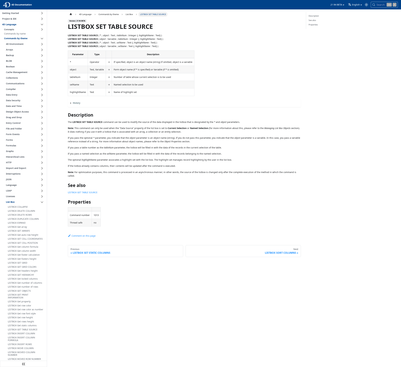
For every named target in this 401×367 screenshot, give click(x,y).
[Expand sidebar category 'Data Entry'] (42, 94)
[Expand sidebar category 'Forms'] (42, 140)
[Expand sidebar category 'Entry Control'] (42, 123)
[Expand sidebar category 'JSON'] (42, 179)
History (76, 102)
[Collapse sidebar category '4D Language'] (42, 24)
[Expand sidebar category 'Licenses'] (42, 196)
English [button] (356, 4)
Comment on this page (84, 235)
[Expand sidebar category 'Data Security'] (42, 100)
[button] (24, 29)
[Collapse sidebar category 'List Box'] (42, 202)
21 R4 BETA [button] (336, 4)
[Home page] (71, 14)
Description (314, 16)
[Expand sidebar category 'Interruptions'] (42, 173)
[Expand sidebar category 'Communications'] (42, 83)
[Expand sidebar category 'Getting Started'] (42, 13)
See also (312, 20)
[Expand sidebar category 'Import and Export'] (42, 168)
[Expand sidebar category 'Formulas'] (42, 145)
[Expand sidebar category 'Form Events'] (42, 134)
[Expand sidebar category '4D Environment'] (42, 44)
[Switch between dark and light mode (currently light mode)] (366, 4)
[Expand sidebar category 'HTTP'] (42, 162)
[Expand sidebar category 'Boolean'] (42, 66)
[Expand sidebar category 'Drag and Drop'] (42, 117)
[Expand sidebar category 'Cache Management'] (42, 72)
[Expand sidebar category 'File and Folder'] (42, 128)
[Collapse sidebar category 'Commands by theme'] (42, 38)
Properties (313, 24)
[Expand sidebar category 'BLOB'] (42, 61)
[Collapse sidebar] (23, 364)
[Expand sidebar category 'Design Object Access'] (42, 111)
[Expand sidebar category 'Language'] (42, 185)
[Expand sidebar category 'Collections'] (42, 78)
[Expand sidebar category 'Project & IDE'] (42, 18)
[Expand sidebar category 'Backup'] (42, 55)
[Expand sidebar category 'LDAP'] (42, 190)
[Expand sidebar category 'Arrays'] (42, 49)
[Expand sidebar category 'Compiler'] (42, 89)
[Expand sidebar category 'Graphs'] (42, 151)
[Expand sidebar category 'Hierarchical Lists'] (42, 157)
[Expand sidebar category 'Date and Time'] (42, 106)
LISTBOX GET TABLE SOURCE (82, 192)
